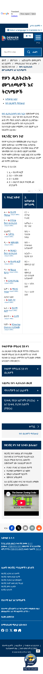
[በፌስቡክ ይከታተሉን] (2, 630)
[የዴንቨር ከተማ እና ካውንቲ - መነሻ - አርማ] (10, 38)
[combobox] (24, 30)
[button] (21, 371)
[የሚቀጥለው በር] (19, 630)
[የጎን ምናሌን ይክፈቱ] (38, 38)
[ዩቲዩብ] (15, 630)
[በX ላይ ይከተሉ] (11, 630)
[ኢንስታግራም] (6, 630)
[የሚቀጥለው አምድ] (39, 190)
